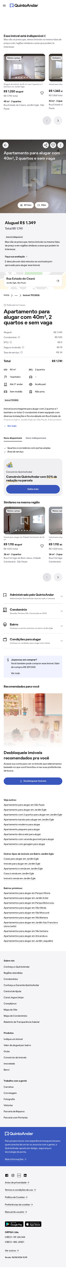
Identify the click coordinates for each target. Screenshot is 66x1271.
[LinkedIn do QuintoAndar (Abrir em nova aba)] (25, 1175)
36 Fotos (27, 205)
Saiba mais (33, 489)
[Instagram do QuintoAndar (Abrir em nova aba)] (13, 1175)
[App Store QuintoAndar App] (33, 1224)
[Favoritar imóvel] (53, 145)
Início (6, 295)
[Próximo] (58, 120)
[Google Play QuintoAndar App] (14, 1224)
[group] (24, 83)
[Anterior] (47, 120)
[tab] (13, 438)
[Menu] (4, 5)
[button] (33, 596)
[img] (24, 67)
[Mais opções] (60, 145)
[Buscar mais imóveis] (5, 145)
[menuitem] (9, 295)
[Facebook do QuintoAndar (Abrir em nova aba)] (7, 1175)
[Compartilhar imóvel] (46, 145)
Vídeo (43, 205)
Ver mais (12, 426)
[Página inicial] (24, 5)
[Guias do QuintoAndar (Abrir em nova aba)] (19, 1175)
